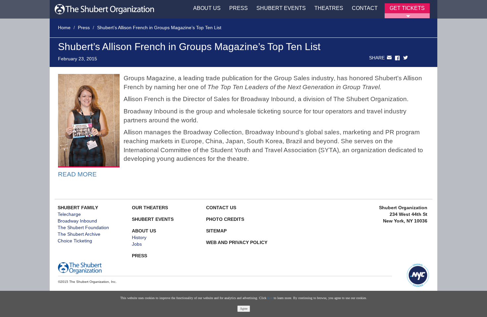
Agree (243, 308)
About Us (207, 8)
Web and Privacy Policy (236, 242)
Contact (365, 8)
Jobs (137, 244)
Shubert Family (78, 207)
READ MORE (77, 174)
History (139, 237)
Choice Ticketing (75, 240)
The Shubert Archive (79, 234)
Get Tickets (407, 8)
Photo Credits (225, 219)
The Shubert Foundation (83, 227)
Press (238, 8)
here (270, 298)
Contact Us (221, 207)
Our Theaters (150, 207)
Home (64, 27)
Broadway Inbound (77, 220)
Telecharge (69, 214)
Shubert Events (281, 8)
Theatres (328, 8)
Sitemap (216, 230)
